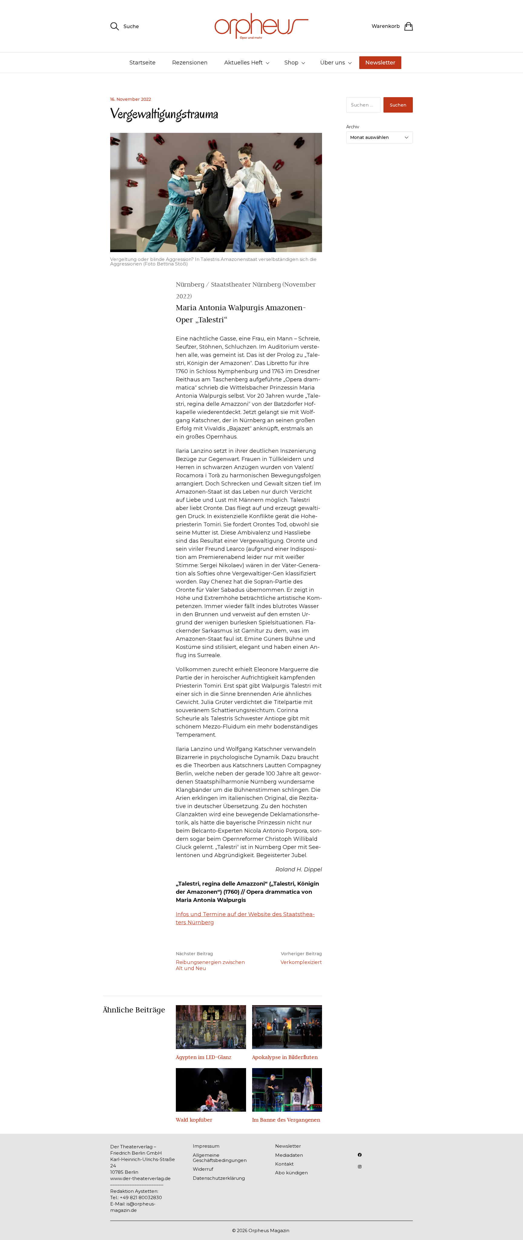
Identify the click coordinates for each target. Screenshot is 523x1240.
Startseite (143, 62)
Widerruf (203, 1169)
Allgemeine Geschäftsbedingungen (220, 1157)
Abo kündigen (291, 1173)
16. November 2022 (130, 99)
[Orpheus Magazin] (261, 26)
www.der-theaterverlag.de (140, 1178)
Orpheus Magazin (268, 1230)
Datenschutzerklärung (219, 1178)
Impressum (206, 1146)
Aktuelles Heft (243, 62)
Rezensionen (190, 62)
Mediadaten (289, 1155)
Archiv (352, 127)
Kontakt (284, 1164)
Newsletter (380, 62)
